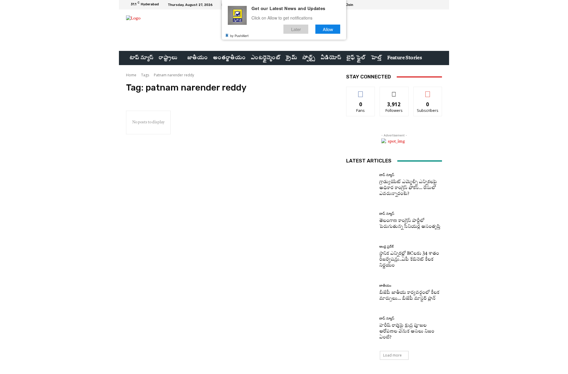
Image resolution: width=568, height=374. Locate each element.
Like (360, 91)
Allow (328, 29)
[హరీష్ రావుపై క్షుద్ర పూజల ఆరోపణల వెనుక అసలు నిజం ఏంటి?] (360, 328)
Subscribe (428, 91)
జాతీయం (385, 285)
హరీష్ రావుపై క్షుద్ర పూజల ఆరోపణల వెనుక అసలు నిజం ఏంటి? (406, 331)
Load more (392, 355)
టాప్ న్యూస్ (386, 175)
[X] (431, 4)
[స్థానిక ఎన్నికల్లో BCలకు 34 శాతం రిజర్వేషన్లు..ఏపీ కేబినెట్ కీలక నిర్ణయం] (360, 256)
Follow (394, 91)
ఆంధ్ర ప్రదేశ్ (386, 246)
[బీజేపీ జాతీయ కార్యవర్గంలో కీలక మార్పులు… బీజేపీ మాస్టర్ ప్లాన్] (360, 292)
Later (296, 29)
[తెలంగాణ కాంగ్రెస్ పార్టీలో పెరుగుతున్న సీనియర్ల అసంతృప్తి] (360, 221)
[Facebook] (417, 4)
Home (131, 75)
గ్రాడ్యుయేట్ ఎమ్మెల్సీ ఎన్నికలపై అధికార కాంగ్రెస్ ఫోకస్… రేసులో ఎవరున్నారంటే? (408, 188)
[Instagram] (424, 4)
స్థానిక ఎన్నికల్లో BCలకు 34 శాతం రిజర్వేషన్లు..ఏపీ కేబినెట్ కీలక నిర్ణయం (409, 260)
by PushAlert (239, 35)
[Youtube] (438, 4)
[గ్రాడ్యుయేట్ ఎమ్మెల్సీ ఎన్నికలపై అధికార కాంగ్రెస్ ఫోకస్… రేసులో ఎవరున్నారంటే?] (360, 185)
